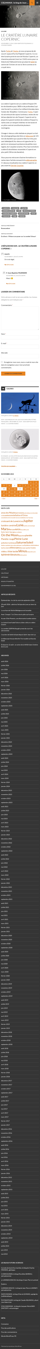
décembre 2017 (6, 1081)
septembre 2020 (6, 948)
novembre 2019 (6, 988)
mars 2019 (4, 1020)
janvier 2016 (5, 1173)
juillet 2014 (5, 1246)
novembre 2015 (6, 1181)
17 (4, 492)
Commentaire (7, 305)
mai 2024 (4, 770)
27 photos (15, 415)
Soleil (32, 62)
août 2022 (4, 855)
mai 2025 (4, 722)
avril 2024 (4, 774)
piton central (24, 213)
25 (9, 495)
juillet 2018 (5, 1052)
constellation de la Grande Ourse (10, 517)
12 (15, 489)
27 (20, 495)
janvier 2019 (5, 1028)
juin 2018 (4, 1056)
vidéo (3, 551)
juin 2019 (4, 1008)
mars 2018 (4, 1068)
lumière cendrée (8, 525)
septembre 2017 (6, 1093)
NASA (17, 529)
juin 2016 (4, 1153)
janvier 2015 (5, 1222)
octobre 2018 (5, 1040)
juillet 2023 (5, 810)
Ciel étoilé (5, 573)
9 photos (15, 452)
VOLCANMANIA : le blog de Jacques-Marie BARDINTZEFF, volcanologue (18, 1307)
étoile (17, 554)
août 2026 (4, 661)
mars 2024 (4, 778)
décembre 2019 (6, 984)
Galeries (10, 389)
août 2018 (4, 1048)
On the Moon (9, 535)
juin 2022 (4, 863)
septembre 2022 (6, 851)
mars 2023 (4, 827)
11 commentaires (12, 423)
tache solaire (5, 548)
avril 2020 (4, 968)
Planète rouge (7, 539)
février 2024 (5, 782)
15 (31, 489)
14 (25, 489)
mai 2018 (4, 1060)
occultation (18, 532)
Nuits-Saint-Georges (8, 532)
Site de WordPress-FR (8, 1336)
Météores (4, 577)
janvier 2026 (5, 690)
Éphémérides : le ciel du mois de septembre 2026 (18, 600)
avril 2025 (4, 726)
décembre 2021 (6, 887)
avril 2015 (4, 1210)
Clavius (15, 51)
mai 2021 (4, 915)
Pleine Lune (21, 538)
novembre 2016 (6, 1133)
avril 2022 (4, 871)
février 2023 (5, 831)
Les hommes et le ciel (8, 585)
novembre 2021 (6, 891)
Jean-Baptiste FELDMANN (22, 43)
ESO (19, 521)
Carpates (6, 208)
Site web (4, 353)
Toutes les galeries (9, 466)
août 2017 (4, 1097)
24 (4, 495)
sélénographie (31, 160)
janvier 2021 (5, 931)
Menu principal (37, 2)
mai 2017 (4, 1109)
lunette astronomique (29, 525)
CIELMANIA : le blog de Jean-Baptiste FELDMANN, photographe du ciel (15, 2)
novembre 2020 (6, 939)
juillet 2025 (5, 714)
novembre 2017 (6, 1085)
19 (15, 492)
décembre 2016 (6, 1129)
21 (25, 492)
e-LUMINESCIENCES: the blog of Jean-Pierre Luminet (19, 1280)
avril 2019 (4, 1016)
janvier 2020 (5, 980)
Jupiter (28, 521)
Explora (4, 1284)
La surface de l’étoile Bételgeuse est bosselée (16, 610)
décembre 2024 (6, 742)
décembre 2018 (6, 1032)
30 (36, 495)
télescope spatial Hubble (27, 548)
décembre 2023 (6, 790)
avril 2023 (4, 823)
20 (20, 492)
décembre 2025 (6, 694)
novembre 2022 (6, 843)
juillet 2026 (5, 665)
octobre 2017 (5, 1089)
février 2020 (5, 976)
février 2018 (5, 1073)
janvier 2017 (5, 1125)
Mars (4, 529)
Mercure (11, 529)
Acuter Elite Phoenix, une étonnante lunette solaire (18, 618)
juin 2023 (4, 814)
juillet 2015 (5, 1197)
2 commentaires (12, 460)
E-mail (4, 343)
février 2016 (5, 1169)
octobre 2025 (5, 702)
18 (9, 492)
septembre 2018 (6, 1044)
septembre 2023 (6, 802)
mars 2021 (4, 923)
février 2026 (5, 685)
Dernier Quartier (17, 165)
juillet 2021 (5, 907)
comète (6, 515)
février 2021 (5, 927)
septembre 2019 (6, 996)
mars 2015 (4, 1214)
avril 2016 (4, 1161)
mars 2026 (4, 681)
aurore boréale (33, 513)
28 (25, 495)
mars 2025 (4, 730)
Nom (3, 334)
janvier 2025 (5, 738)
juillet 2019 (5, 1004)
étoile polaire (23, 555)
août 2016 (4, 1145)
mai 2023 (4, 819)
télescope (29, 136)
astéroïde (26, 513)
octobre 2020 (5, 944)
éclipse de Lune (31, 552)
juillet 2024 (5, 762)
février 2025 (5, 734)
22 (31, 492)
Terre (14, 216)
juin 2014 (4, 1250)
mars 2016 (4, 1165)
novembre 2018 (6, 1036)
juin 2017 (4, 1105)
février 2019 (5, 1024)
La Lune (3, 31)
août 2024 (4, 758)
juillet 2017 (5, 1101)
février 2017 (5, 1121)
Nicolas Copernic (29, 211)
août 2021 (4, 903)
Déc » (36, 498)
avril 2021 (4, 919)
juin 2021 (4, 911)
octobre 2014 (5, 1234)
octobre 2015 (5, 1185)
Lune (19, 211)
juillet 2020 (5, 956)
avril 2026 (4, 677)
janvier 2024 (5, 786)
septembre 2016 (6, 1141)
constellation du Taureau (26, 518)
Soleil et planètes (7, 581)
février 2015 (5, 1218)
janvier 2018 (5, 1077)
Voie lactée (13, 551)
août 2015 (4, 1193)
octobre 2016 (5, 1137)
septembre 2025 (6, 706)
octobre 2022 (5, 847)
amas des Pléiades (8, 513)
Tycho (8, 51)
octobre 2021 (5, 895)
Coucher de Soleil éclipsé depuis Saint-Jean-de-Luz (18, 635)
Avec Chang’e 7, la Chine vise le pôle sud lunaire (17, 614)
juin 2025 (4, 718)
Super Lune (21, 545)
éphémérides (7, 554)
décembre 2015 (6, 1177)
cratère (24, 208)
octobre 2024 (5, 750)
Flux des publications (8, 1328)
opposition (21, 536)
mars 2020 (4, 972)
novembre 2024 (6, 746)
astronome (20, 513)
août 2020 (4, 952)
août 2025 (4, 710)
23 (36, 492)
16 (36, 489)
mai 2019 (4, 1012)
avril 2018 (4, 1064)
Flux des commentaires (9, 1332)
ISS (22, 521)
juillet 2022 (5, 859)
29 (31, 495)
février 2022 (5, 879)
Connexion (5, 1324)
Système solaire (29, 545)
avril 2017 (4, 1113)
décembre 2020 (6, 935)
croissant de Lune (9, 521)
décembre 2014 (6, 1226)
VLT (7, 551)
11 (9, 489)
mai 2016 (4, 1157)
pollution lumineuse (8, 543)
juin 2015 (4, 1202)
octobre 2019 (5, 992)
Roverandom (8, 227)
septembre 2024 (6, 754)
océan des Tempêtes (9, 213)
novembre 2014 (6, 1230)
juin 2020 (4, 960)
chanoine (15, 208)
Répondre (10, 265)
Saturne (21, 542)
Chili (2, 515)
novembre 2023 (6, 794)
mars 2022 (4, 875)
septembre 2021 (6, 899)
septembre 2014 (6, 1238)
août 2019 (4, 1000)
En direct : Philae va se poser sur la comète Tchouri (18, 235)
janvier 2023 (5, 835)
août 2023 (4, 806)
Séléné (37, 545)
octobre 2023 (5, 798)
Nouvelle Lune (24, 529)
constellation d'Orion (18, 515)
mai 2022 (4, 867)
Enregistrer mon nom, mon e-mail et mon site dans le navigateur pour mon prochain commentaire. (19, 365)
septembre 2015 (6, 1189)
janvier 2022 (5, 883)
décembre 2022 (6, 839)
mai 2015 (4, 1206)
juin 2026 (4, 669)
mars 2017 (4, 1117)
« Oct (3, 498)
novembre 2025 (6, 698)
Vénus (22, 551)
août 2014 (4, 1242)
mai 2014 (4, 1254)
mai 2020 (4, 964)
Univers (22, 216)
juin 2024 (4, 766)
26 (15, 495)
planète (28, 535)
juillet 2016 (5, 1149)
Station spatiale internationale (9, 545)
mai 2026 (4, 673)
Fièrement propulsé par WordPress (11, 1346)
